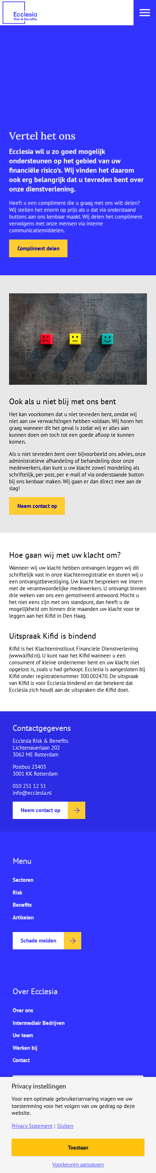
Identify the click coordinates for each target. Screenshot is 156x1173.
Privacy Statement (32, 1126)
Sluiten (65, 1126)
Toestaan (78, 1147)
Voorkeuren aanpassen (78, 1164)
